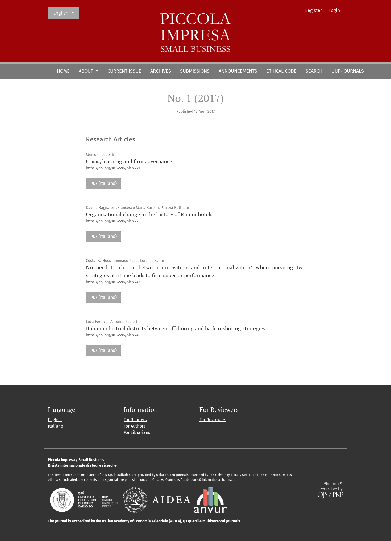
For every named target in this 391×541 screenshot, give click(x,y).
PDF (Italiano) (103, 183)
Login (334, 10)
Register (313, 10)
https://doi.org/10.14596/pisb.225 (113, 221)
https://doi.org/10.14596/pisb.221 (113, 168)
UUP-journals (347, 71)
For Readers (135, 419)
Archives (160, 71)
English (66, 13)
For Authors (134, 426)
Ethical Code (281, 71)
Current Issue (124, 71)
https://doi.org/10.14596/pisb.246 (113, 335)
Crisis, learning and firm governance (129, 161)
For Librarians (137, 432)
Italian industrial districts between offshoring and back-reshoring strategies (175, 328)
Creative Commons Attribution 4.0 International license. (193, 480)
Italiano (55, 426)
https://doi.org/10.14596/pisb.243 (113, 282)
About (86, 71)
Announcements (238, 71)
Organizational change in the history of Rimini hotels (149, 214)
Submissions (195, 71)
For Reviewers (212, 419)
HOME (63, 71)
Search (314, 71)
